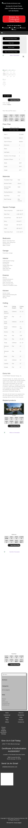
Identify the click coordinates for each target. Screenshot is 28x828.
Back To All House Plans (11, 51)
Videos (7, 722)
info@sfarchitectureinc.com (9, 766)
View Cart (11, 43)
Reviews (21, 719)
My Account (11, 47)
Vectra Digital (17, 822)
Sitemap (3, 733)
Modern (9, 104)
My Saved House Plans (11, 38)
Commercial (7, 715)
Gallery (7, 717)
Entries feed (5, 701)
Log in (3, 700)
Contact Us (21, 722)
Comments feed (6, 703)
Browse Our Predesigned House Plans (14, 19)
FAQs (21, 717)
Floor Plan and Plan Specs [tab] (9, 110)
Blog (7, 719)
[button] (23, 57)
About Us (21, 712)
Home (7, 712)
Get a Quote (7, 95)
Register (4, 698)
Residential (21, 715)
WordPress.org (5, 704)
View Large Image (14, 129)
